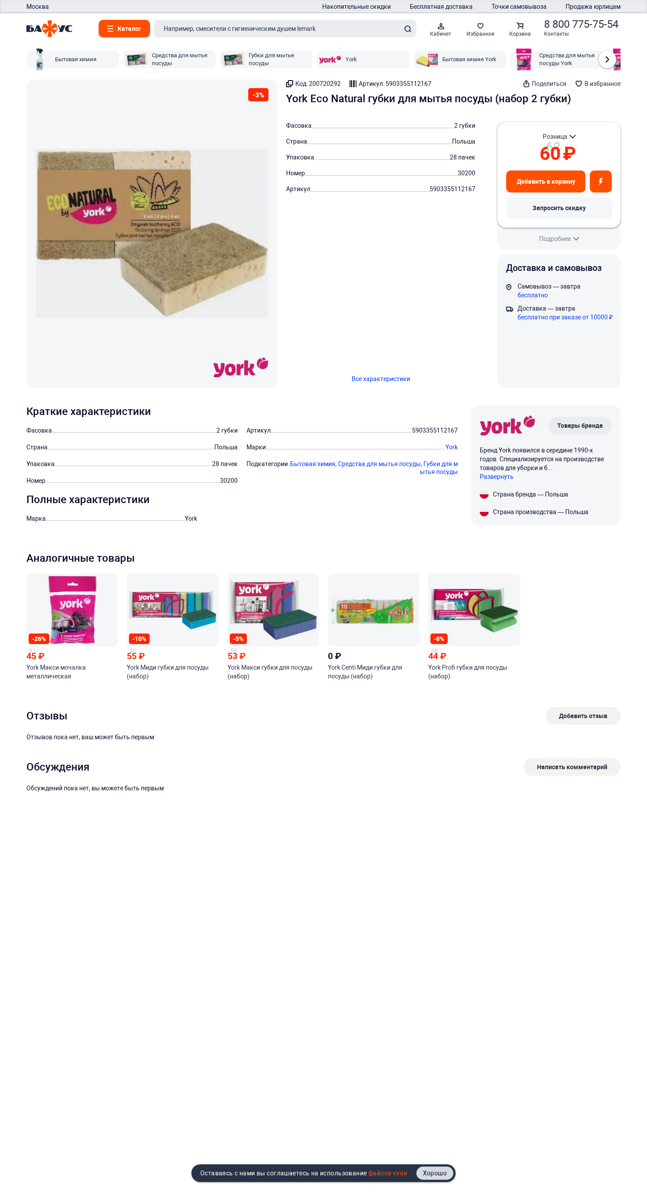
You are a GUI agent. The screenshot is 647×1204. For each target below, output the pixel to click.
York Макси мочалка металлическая (56, 672)
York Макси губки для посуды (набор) (270, 672)
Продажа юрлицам (593, 6)
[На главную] (49, 28)
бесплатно (533, 295)
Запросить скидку (559, 208)
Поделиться (549, 83)
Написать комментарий (572, 767)
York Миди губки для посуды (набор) (168, 672)
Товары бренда (580, 425)
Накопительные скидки (356, 6)
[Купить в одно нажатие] (601, 181)
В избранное (603, 83)
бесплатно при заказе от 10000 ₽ (565, 317)
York (451, 447)
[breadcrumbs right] (607, 59)
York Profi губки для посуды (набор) (467, 672)
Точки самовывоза (519, 6)
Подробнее (555, 238)
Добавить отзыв (583, 715)
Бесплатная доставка (441, 6)
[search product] (407, 28)
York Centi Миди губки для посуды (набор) (365, 672)
